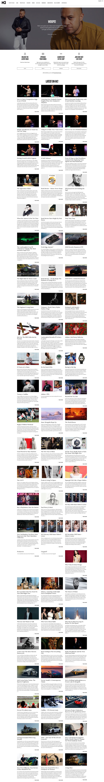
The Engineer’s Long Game (25, 307)
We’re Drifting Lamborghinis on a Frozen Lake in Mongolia (75, 681)
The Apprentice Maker (24, 188)
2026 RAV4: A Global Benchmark (75, 278)
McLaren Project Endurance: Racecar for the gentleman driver (75, 711)
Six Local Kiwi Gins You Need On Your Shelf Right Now (27, 592)
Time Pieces (22, 2)
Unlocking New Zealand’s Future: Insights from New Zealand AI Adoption (51, 100)
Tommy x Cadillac (22, 394)
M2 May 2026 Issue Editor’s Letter (75, 504)
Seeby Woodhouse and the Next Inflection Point (75, 652)
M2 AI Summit (57, 2)
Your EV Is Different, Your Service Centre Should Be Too (27, 768)
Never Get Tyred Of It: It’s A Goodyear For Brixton (49, 768)
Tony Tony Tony (70, 218)
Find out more (79, 68)
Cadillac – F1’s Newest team (49, 710)
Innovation (50, 2)
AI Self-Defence (46, 158)
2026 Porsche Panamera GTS (74, 247)
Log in (25, 68)
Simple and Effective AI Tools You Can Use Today (27, 130)
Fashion (28, 2)
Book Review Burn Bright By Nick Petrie (51, 219)
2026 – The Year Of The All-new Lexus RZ (51, 738)
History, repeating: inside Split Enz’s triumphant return (50, 592)
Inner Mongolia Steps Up (48, 422)
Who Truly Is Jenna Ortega (73, 565)
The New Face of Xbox (48, 451)
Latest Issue (11, 2)
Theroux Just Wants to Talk (25, 621)
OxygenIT (44, 551)
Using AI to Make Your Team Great (52, 129)
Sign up (43, 68)
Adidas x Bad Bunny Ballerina (74, 337)
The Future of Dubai (71, 592)
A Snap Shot (69, 768)
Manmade (44, 2)
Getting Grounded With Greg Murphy (26, 738)
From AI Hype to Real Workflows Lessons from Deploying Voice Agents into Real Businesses (75, 159)
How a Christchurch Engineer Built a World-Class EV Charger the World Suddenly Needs (74, 739)
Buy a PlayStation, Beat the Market (28, 507)
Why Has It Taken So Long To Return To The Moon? (74, 622)
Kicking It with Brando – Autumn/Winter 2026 (72, 308)
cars (17, 2)
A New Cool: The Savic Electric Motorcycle (26, 652)
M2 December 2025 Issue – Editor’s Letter (73, 535)
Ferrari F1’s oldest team (24, 710)
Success (38, 2)
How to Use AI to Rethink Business (76, 129)
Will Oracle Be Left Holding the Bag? (74, 189)
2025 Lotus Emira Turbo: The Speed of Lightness (26, 681)
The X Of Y (20, 480)
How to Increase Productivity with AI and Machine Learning (76, 100)
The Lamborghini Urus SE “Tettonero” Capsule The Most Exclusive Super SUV (26, 248)
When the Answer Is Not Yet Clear (27, 218)
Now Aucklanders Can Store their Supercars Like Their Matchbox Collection (27, 536)
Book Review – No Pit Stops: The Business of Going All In (51, 279)
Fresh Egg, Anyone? (47, 247)
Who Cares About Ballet (48, 621)
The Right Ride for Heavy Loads (27, 278)
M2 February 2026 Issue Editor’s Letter (51, 535)
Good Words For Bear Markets (26, 451)
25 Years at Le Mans (23, 367)
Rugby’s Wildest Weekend (25, 424)
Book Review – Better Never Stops (51, 188)
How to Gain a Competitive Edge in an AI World (27, 100)
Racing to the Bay (70, 367)
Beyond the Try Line (71, 396)
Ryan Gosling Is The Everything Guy (50, 652)
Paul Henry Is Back (47, 507)
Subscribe (61, 68)
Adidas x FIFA (45, 394)
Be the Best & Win (46, 367)
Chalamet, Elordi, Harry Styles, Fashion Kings (50, 308)
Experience (64, 2)
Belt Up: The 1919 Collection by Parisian (26, 338)
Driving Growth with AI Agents (26, 158)
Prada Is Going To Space (48, 480)
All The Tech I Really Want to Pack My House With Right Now (75, 452)
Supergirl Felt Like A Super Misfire (75, 480)
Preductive (20, 551)
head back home (57, 72)
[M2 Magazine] (5, 3)
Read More (37, 111)
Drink (33, 2)
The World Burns (70, 422)
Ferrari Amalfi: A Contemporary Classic (51, 681)
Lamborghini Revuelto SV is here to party (51, 338)
